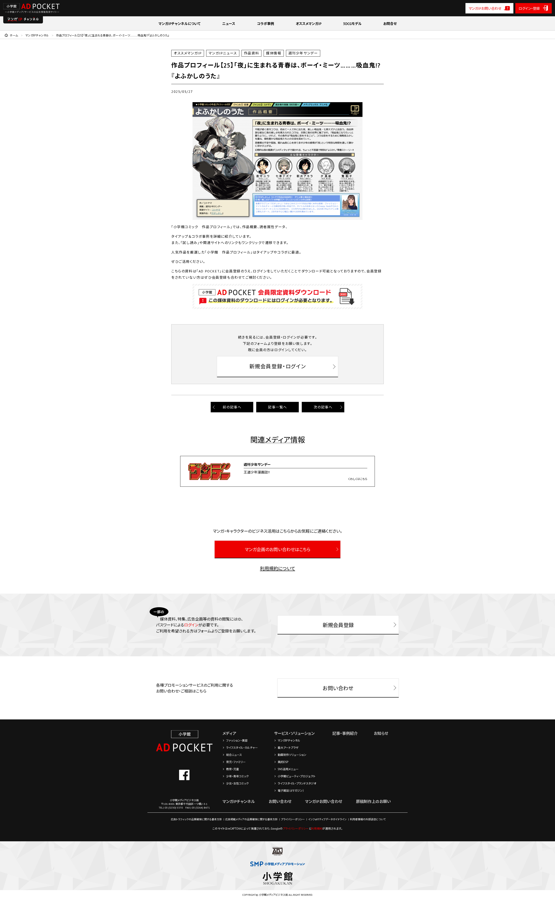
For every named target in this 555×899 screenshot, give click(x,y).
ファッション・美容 (237, 740)
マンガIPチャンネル (37, 35)
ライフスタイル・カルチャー (242, 748)
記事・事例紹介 (345, 733)
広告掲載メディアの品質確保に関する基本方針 (251, 819)
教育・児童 (232, 769)
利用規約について (277, 568)
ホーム (14, 35)
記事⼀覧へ (277, 407)
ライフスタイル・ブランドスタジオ (297, 783)
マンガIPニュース (223, 53)
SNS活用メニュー (288, 769)
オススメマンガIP (309, 23)
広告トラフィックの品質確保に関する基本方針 (196, 819)
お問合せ (390, 23)
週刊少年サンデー (303, 53)
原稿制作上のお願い (373, 801)
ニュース (228, 23)
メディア (229, 733)
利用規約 (316, 828)
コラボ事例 (265, 23)
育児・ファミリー (236, 762)
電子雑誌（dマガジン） (291, 791)
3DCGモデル (352, 23)
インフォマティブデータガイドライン (327, 819)
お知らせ (381, 733)
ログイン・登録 (529, 8)
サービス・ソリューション (294, 733)
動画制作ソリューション (292, 755)
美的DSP (283, 762)
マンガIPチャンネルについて (179, 23)
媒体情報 (273, 53)
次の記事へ (323, 407)
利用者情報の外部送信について (368, 819)
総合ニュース (234, 755)
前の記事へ (232, 407)
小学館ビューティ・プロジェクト (296, 776)
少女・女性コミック (237, 783)
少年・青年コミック (237, 776)
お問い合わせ (280, 801)
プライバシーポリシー (293, 819)
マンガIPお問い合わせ (485, 8)
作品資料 (251, 53)
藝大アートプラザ (288, 748)
